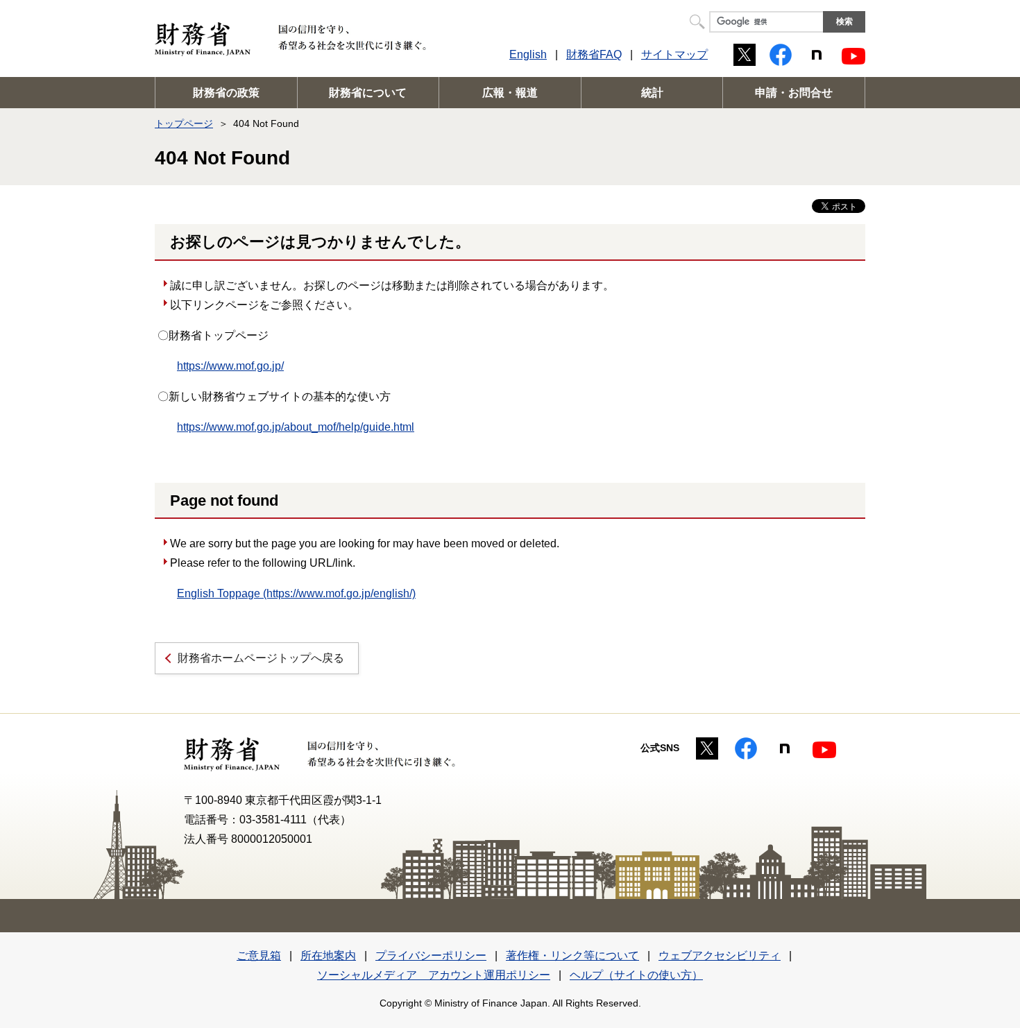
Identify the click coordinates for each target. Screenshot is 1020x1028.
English (528, 54)
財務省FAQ (594, 54)
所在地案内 (328, 955)
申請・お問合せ (794, 92)
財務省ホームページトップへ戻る (261, 658)
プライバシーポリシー (430, 955)
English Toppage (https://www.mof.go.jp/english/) (296, 593)
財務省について (368, 92)
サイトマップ (674, 54)
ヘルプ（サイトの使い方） (636, 975)
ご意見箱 (259, 955)
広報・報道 (510, 92)
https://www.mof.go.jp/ (230, 366)
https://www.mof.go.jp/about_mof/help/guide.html (295, 427)
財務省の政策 (226, 92)
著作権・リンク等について (572, 955)
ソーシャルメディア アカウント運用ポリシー (433, 975)
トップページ (184, 123)
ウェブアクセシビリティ (719, 955)
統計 (652, 92)
